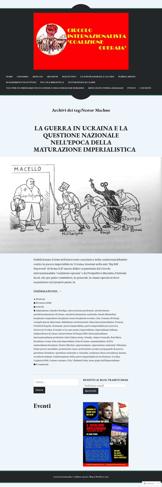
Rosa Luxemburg (109, 353)
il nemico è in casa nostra (66, 330)
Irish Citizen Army (74, 337)
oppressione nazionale (104, 345)
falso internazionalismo (101, 322)
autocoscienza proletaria (81, 310)
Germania (57, 326)
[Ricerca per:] (56, 382)
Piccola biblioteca (52, 82)
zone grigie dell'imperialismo (104, 360)
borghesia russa (66, 318)
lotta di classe (82, 341)
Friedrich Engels (42, 326)
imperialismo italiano (106, 330)
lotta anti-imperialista (63, 341)
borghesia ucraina (85, 318)
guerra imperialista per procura (101, 326)
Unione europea (57, 360)
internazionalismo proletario (49, 337)
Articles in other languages (105, 88)
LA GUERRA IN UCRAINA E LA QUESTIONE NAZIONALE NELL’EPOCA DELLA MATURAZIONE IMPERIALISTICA (85, 139)
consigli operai (41, 322)
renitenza (94, 353)
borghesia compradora (45, 318)
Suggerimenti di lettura (21, 82)
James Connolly (101, 337)
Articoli (37, 76)
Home (9, 76)
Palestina (121, 345)
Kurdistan (39, 341)
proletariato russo (68, 349)
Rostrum (40, 299)
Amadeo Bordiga (58, 310)
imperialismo (87, 330)
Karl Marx (116, 337)
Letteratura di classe (81, 82)
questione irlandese (44, 353)
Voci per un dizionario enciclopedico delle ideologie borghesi (45, 88)
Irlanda (88, 337)
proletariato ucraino (88, 349)
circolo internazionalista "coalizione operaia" (71, 477)
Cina (98, 318)
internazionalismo (97, 333)
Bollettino (69, 76)
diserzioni (55, 322)
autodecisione (102, 310)
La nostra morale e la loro (97, 76)
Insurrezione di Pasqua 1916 (73, 333)
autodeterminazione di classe (49, 314)
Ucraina (116, 357)
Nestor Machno (67, 345)
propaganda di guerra (111, 349)
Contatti (145, 88)
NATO (110, 341)
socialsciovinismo (43, 357)
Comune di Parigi (110, 318)
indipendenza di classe (46, 333)
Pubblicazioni (126, 76)
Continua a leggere (46, 291)
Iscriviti (90, 390)
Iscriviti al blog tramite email (105, 380)
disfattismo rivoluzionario (75, 322)
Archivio (52, 76)
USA (69, 360)
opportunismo (83, 345)
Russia (122, 353)
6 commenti (42, 364)
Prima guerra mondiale (46, 349)
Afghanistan (42, 310)
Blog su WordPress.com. (99, 477)
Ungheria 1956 (41, 360)
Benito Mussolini (107, 314)
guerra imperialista (73, 326)
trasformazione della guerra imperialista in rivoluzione (82, 357)
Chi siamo (22, 76)
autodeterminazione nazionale (81, 314)
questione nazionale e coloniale (71, 353)
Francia (119, 322)
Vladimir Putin (80, 360)
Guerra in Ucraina (43, 330)
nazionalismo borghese (46, 345)
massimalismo (98, 341)
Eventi (131, 88)
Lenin (48, 341)
